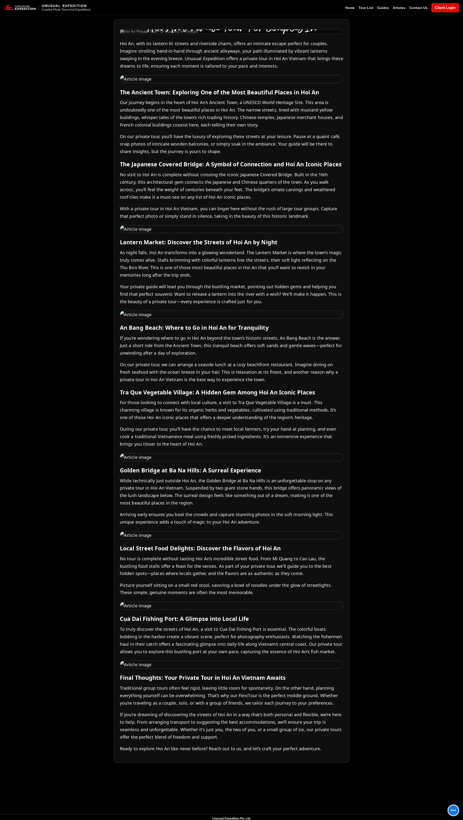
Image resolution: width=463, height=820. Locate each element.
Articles (399, 8)
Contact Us (418, 8)
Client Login (445, 8)
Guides (383, 8)
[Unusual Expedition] (20, 7)
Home (350, 8)
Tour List (366, 8)
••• (453, 810)
